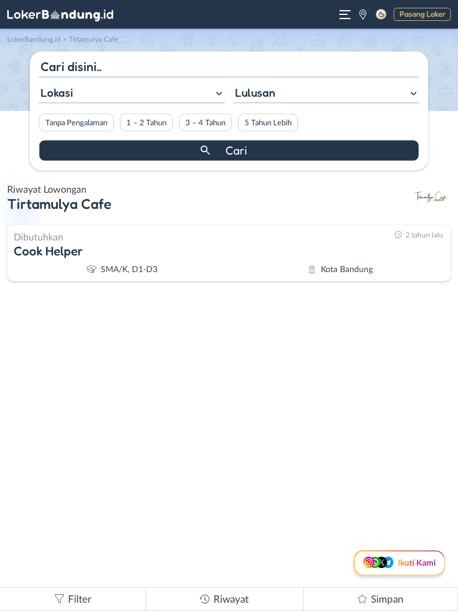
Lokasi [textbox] (57, 92)
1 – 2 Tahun (146, 122)
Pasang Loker (422, 13)
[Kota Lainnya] (363, 14)
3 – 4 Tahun (205, 122)
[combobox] (132, 94)
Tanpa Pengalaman (76, 122)
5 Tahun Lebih (268, 122)
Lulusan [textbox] (255, 92)
